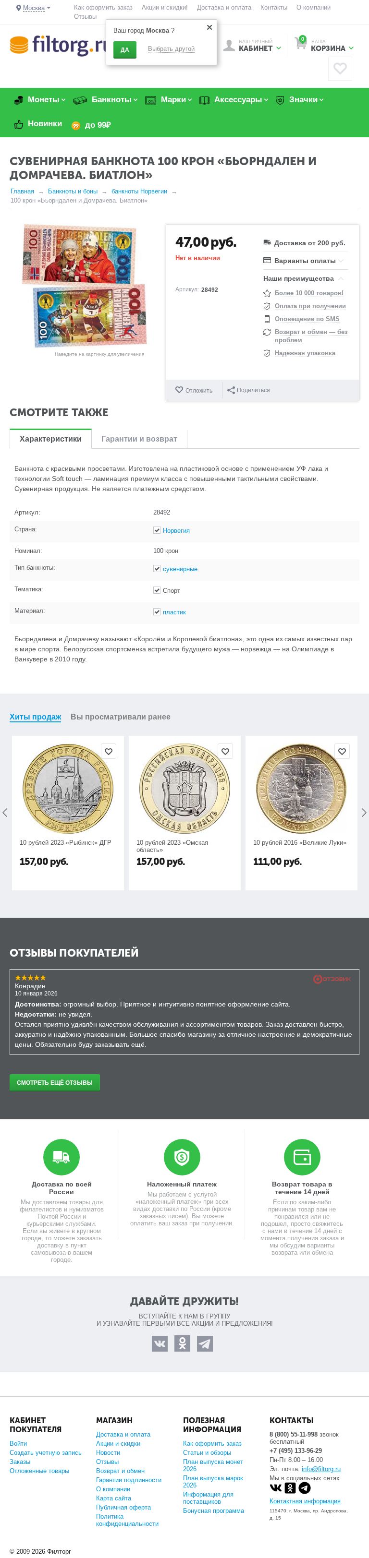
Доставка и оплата (224, 7)
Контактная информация (305, 1501)
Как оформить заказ (103, 7)
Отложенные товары (39, 1470)
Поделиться (253, 390)
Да (125, 50)
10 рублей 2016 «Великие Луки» (299, 842)
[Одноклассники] (290, 1492)
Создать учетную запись (46, 1452)
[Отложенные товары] (340, 69)
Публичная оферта (123, 1507)
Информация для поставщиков (208, 1498)
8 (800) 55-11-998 (294, 1434)
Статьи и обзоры (207, 1452)
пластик (174, 612)
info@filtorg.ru (321, 1469)
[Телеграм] (304, 1492)
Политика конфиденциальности (127, 1520)
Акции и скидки (118, 1443)
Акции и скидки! (165, 7)
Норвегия (176, 530)
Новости (108, 1452)
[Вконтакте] (276, 1492)
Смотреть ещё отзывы (55, 1082)
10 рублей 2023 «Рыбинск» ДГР (65, 842)
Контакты (273, 7)
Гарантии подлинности (128, 1480)
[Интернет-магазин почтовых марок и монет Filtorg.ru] (61, 45)
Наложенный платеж (182, 1184)
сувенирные (180, 569)
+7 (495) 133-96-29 (296, 1450)
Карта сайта (113, 1498)
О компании (313, 7)
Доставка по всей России (62, 1188)
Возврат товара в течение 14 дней (302, 1188)
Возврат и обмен (120, 1470)
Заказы (20, 1461)
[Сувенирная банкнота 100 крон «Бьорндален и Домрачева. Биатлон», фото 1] (84, 285)
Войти (18, 1443)
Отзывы (85, 16)
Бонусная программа (213, 1510)
